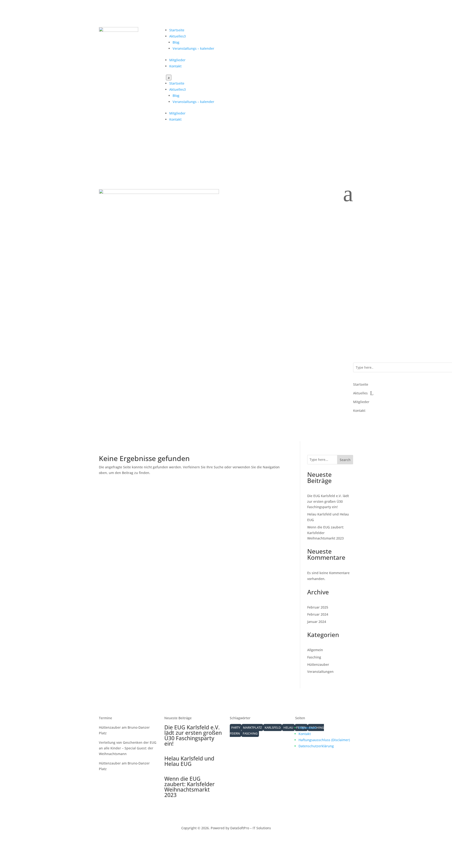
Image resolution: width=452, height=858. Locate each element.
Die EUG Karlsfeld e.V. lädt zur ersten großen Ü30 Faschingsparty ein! (328, 501)
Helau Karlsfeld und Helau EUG (189, 761)
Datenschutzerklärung (316, 746)
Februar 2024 (317, 614)
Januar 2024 (316, 621)
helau (288, 727)
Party (235, 727)
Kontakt (175, 66)
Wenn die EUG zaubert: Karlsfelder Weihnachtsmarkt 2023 (189, 787)
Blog (176, 42)
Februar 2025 (317, 607)
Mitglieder (177, 60)
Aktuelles (177, 36)
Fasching (314, 657)
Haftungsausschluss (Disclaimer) (324, 740)
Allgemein (315, 650)
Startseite (176, 30)
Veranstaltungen (320, 671)
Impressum (307, 727)
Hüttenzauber (318, 664)
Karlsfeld (273, 727)
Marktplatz (252, 727)
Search (345, 460)
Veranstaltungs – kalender (193, 48)
